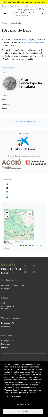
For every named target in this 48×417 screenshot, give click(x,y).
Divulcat (21, 9)
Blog (11, 6)
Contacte (18, 6)
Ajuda (26, 6)
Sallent (24, 39)
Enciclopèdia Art (7, 323)
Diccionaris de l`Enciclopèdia (12, 285)
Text (3, 303)
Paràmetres (23, 404)
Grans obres (6, 326)
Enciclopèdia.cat (7, 341)
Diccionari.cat (29, 9)
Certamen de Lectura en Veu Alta (9, 307)
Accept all (23, 411)
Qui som (4, 6)
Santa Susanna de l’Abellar (32, 42)
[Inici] (23, 12)
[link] (24, 122)
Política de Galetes (14, 396)
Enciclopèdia (6, 289)
